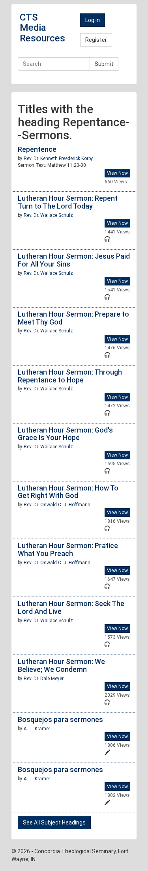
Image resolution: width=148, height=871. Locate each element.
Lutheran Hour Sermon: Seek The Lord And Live (71, 607)
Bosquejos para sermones (60, 719)
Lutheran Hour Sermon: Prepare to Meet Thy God (73, 318)
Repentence (37, 149)
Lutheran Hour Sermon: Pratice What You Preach (68, 549)
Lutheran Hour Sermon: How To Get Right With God (68, 492)
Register (96, 40)
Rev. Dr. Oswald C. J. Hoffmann (57, 504)
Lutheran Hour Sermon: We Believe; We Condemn (61, 665)
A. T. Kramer (37, 728)
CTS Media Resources (42, 28)
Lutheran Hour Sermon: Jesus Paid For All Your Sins (74, 260)
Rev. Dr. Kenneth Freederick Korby (58, 158)
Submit (104, 64)
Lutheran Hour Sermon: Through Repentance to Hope (70, 376)
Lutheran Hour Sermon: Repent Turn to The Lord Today (68, 202)
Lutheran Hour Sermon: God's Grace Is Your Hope (65, 434)
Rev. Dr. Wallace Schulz (48, 215)
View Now (117, 173)
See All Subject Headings (54, 822)
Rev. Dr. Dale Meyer (44, 678)
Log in (92, 20)
